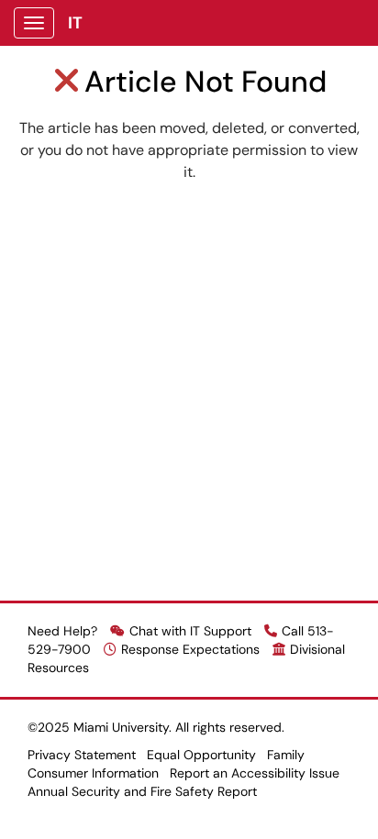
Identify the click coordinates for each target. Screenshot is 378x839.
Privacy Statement (82, 754)
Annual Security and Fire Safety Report (142, 791)
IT (75, 23)
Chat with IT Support (190, 631)
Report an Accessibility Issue (254, 773)
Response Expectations (190, 649)
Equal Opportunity (201, 754)
